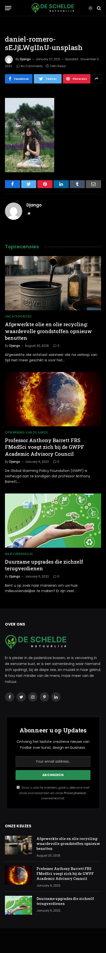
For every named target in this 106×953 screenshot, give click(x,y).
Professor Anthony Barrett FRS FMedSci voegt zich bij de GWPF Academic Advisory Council (44, 447)
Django (25, 59)
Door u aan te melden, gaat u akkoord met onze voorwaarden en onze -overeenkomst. (54, 792)
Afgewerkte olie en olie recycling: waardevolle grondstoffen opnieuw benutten (48, 331)
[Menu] (8, 8)
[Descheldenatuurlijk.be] (53, 8)
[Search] (98, 8)
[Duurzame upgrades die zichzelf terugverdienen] (53, 520)
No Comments (32, 66)
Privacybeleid (75, 793)
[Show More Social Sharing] (96, 79)
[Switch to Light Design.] (90, 8)
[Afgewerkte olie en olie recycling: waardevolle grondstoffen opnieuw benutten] (53, 283)
